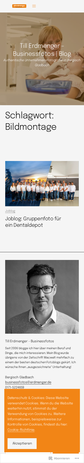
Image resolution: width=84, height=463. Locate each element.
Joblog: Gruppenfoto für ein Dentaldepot (33, 222)
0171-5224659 (14, 387)
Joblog (10, 211)
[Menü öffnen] (34, 6)
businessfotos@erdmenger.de (28, 382)
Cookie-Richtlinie (21, 430)
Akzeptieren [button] (22, 443)
